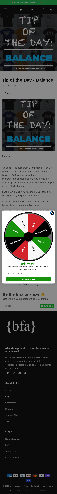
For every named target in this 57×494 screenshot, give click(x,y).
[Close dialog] (52, 213)
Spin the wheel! (28, 279)
